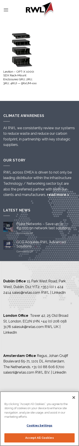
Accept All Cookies (39, 437)
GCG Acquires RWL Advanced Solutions (41, 244)
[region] (39, 418)
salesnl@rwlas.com (18, 372)
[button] (6, 9)
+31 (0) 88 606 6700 (48, 367)
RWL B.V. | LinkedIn (50, 372)
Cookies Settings (39, 425)
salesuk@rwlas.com (28, 327)
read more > (58, 195)
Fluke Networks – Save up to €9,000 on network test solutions (43, 226)
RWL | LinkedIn (53, 292)
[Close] (74, 397)
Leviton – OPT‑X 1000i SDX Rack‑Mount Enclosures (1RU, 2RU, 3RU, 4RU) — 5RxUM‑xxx (20, 77)
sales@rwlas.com (26, 292)
